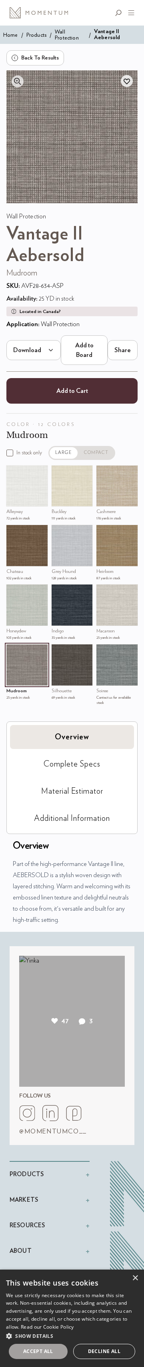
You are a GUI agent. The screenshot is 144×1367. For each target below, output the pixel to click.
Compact (96, 452)
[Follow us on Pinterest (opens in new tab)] (74, 1113)
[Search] (120, 13)
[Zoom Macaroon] (104, 592)
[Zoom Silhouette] (59, 652)
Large (63, 452)
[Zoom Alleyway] (14, 473)
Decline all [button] (104, 1351)
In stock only (29, 453)
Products (36, 35)
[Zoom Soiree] (104, 652)
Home (10, 35)
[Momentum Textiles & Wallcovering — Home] (42, 12)
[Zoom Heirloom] (104, 533)
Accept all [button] (38, 1351)
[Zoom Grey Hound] (59, 533)
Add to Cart (72, 391)
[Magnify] (17, 81)
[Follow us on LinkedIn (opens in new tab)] (50, 1113)
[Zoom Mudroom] (14, 652)
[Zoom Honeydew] (14, 592)
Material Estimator (72, 791)
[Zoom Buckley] (59, 473)
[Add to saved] (127, 81)
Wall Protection (67, 35)
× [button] (135, 1278)
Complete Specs (72, 764)
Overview (72, 737)
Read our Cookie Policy (47, 1326)
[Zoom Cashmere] (104, 473)
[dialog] (72, 1318)
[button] (72, 1336)
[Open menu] (129, 13)
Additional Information (72, 818)
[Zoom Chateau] (14, 533)
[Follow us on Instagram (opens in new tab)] (27, 1113)
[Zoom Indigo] (59, 592)
